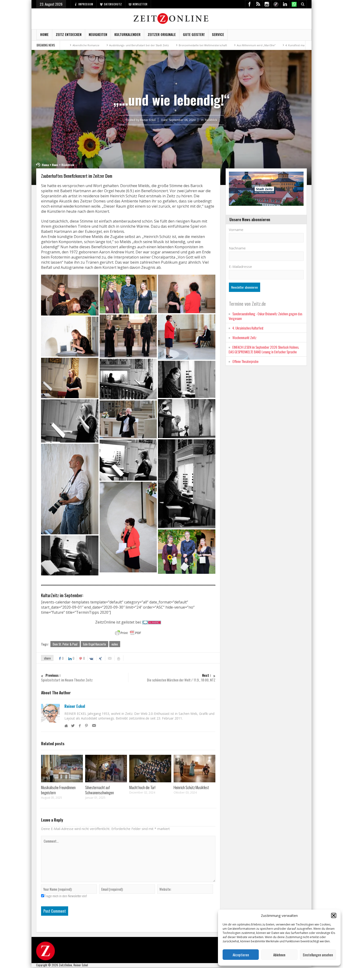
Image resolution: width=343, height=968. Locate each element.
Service (218, 34)
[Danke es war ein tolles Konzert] (128, 336)
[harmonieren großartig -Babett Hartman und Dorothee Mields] (128, 379)
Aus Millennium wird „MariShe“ (208, 45)
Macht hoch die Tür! (142, 787)
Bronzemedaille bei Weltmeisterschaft (155, 45)
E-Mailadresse (240, 266)
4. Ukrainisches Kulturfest (247, 327)
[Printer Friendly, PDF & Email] (128, 632)
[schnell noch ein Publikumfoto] (128, 420)
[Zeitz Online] (171, 18)
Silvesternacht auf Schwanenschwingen (99, 789)
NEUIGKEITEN (98, 34)
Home (44, 34)
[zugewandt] (69, 555)
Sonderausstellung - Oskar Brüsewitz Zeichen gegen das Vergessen (265, 316)
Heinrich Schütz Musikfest (191, 787)
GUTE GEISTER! (194, 34)
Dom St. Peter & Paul (65, 644)
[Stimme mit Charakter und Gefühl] (128, 460)
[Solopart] (186, 483)
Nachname (237, 248)
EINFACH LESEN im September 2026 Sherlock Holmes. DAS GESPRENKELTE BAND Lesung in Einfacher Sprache (264, 349)
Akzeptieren (241, 954)
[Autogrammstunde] (69, 295)
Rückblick (211, 120)
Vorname (236, 229)
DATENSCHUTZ (113, 4)
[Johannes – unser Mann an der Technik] (186, 418)
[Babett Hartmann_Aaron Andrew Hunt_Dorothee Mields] (128, 294)
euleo (115, 644)
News (55, 165)
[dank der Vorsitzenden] (186, 336)
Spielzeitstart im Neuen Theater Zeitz (67, 677)
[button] (333, 915)
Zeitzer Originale (162, 34)
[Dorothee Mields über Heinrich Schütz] (69, 337)
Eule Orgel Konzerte (94, 644)
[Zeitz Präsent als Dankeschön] (186, 551)
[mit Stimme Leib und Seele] (69, 421)
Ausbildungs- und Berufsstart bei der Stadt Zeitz (91, 45)
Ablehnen (279, 954)
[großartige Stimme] (69, 378)
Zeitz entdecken (68, 34)
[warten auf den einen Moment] (69, 489)
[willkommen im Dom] (128, 527)
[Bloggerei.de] (151, 622)
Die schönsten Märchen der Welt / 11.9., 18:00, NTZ (181, 677)
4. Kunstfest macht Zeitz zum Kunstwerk (263, 45)
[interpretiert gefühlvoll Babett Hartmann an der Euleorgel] (186, 379)
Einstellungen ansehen (318, 954)
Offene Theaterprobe (245, 361)
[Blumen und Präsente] (186, 294)
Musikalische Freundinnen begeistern (58, 789)
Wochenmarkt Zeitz (244, 337)
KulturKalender (127, 34)
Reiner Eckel (74, 706)
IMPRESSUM (85, 4)
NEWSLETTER (140, 4)
